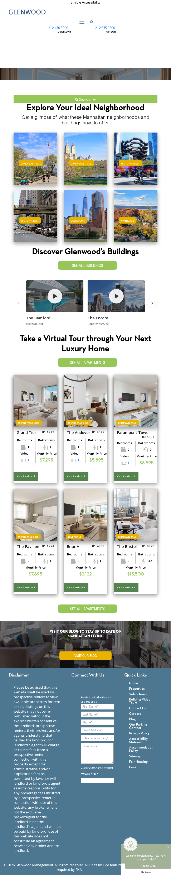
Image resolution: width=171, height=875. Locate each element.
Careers (135, 713)
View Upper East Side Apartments (35, 164)
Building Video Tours (139, 701)
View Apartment (26, 476)
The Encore (98, 317)
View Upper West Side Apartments (85, 164)
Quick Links (135, 675)
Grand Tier (26, 432)
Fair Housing (138, 761)
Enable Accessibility (85, 2)
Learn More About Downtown (86, 215)
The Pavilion (28, 546)
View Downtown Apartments (85, 219)
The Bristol (127, 546)
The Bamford (38, 317)
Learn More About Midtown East (35, 215)
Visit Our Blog (85, 656)
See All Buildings (87, 265)
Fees (132, 767)
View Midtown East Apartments (35, 219)
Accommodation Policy (141, 749)
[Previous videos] (19, 303)
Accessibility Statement (138, 740)
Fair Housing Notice (98, 869)
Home (133, 683)
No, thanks (146, 872)
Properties (137, 688)
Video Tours (138, 694)
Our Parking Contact (138, 726)
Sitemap (135, 756)
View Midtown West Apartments (135, 162)
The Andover (78, 432)
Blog (132, 719)
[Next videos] (152, 303)
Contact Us (137, 708)
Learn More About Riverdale (135, 215)
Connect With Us (87, 675)
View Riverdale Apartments (135, 219)
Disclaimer (19, 675)
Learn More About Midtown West (135, 157)
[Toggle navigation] (80, 22)
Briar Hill (75, 546)
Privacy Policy (139, 733)
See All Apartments (87, 362)
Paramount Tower (133, 432)
